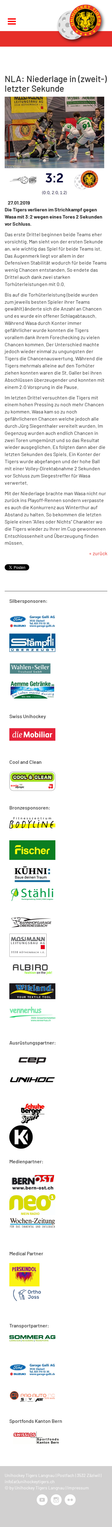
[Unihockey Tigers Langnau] (79, 23)
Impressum (78, 1487)
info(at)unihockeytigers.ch (30, 1481)
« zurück (98, 553)
